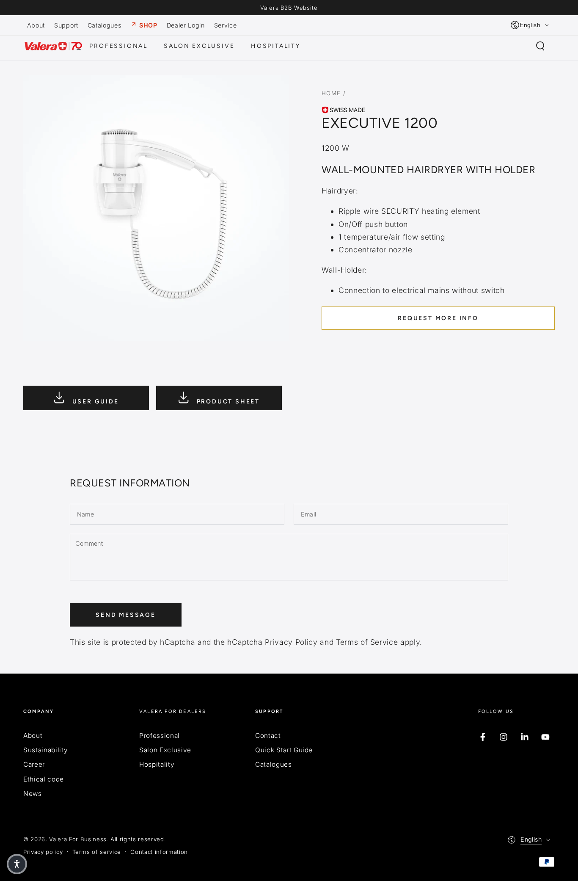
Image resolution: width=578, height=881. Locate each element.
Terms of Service (367, 642)
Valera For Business (78, 839)
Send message (126, 615)
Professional (159, 736)
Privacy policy (43, 851)
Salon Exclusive (165, 750)
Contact (268, 736)
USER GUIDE (94, 401)
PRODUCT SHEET (227, 401)
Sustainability (45, 750)
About (32, 736)
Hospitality (156, 764)
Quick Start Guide (284, 750)
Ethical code (43, 779)
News (32, 794)
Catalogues (273, 764)
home (331, 93)
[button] (540, 46)
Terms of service (96, 851)
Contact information (159, 851)
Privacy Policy (291, 642)
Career (34, 764)
